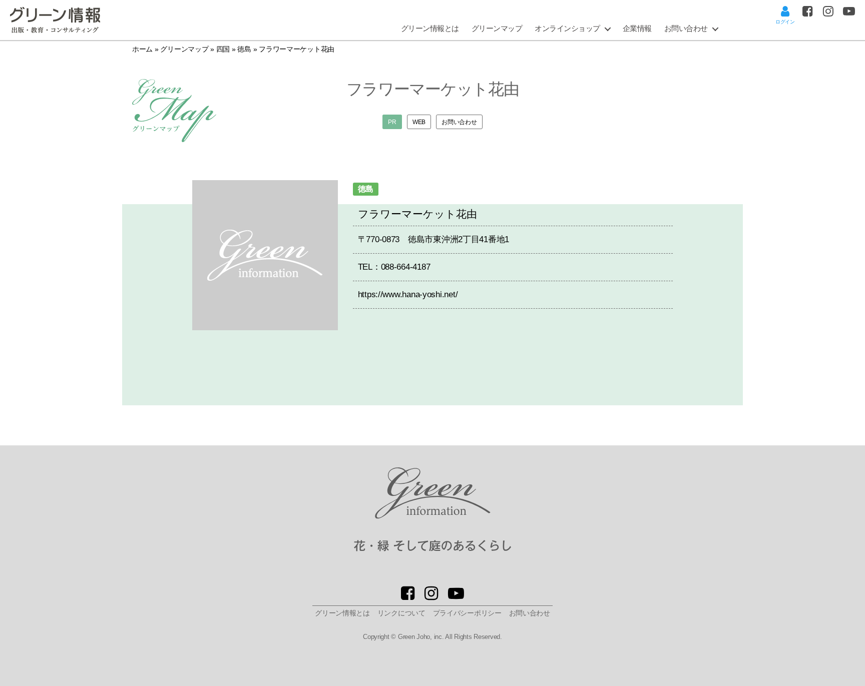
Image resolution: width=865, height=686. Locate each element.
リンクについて (401, 613)
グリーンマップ (497, 28)
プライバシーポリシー (467, 613)
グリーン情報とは (430, 28)
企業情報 (637, 28)
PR (392, 121)
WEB (418, 121)
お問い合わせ (686, 28)
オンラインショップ (567, 28)
